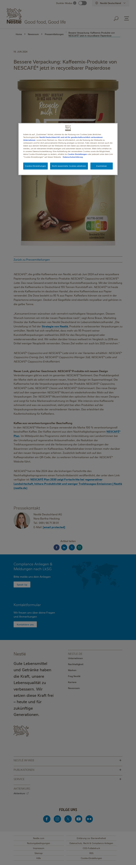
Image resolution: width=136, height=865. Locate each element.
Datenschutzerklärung (73, 157)
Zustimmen (101, 166)
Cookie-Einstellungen (77, 154)
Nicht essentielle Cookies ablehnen (69, 166)
